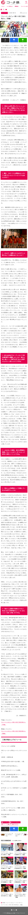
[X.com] (3, 9)
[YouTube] (6, 9)
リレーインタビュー (15, 822)
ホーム (3, 6)
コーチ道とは (9, 6)
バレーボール (4, 12)
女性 (10, 824)
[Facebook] (1, 9)
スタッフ (5, 824)
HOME (3, 902)
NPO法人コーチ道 (11, 913)
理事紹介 (17, 6)
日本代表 (16, 824)
